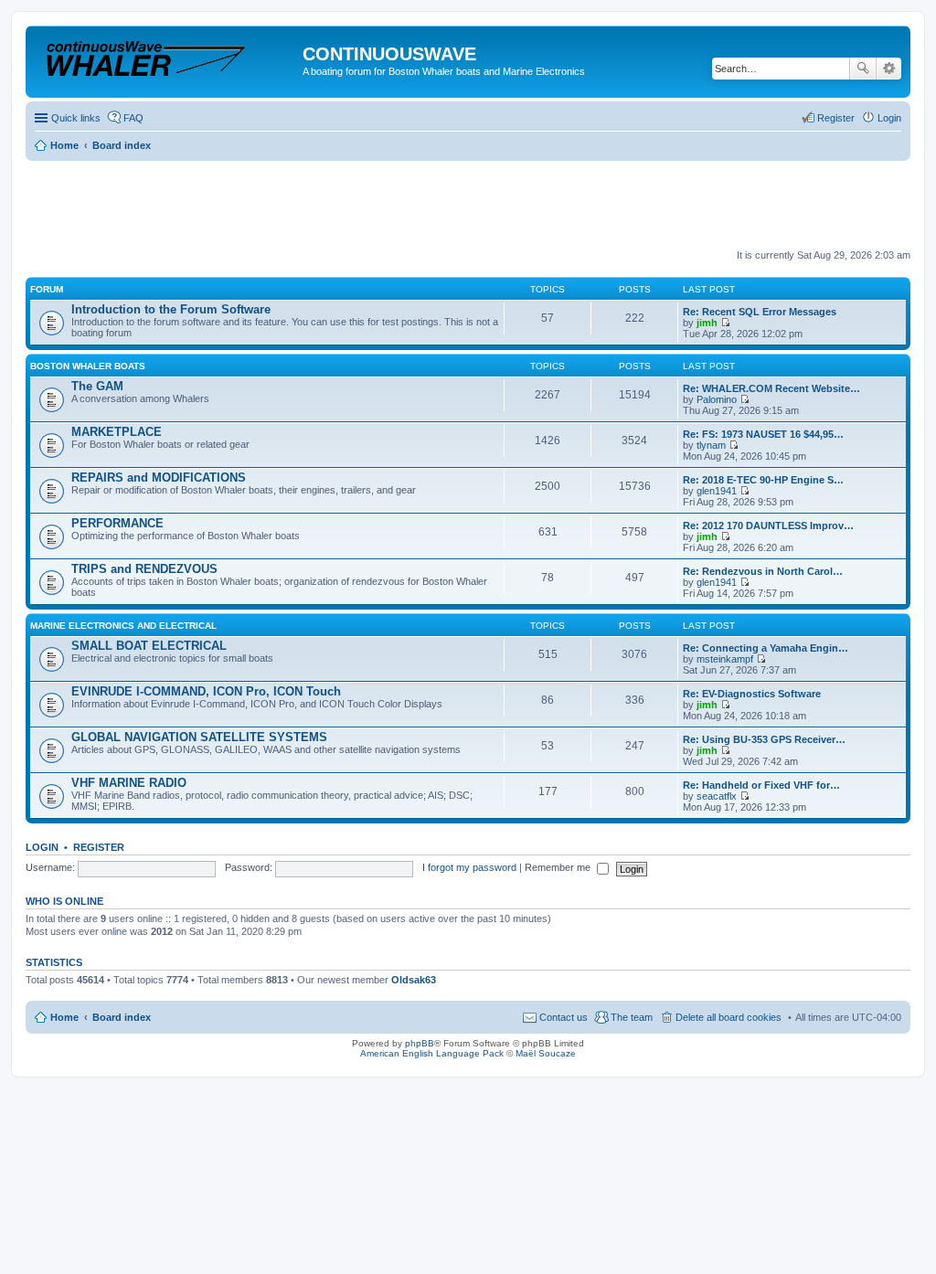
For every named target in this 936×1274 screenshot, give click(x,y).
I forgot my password (469, 867)
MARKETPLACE (116, 432)
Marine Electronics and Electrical (123, 626)
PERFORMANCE (117, 523)
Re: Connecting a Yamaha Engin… (765, 647)
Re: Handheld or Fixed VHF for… (761, 785)
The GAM (97, 386)
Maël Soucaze (546, 1053)
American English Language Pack (432, 1053)
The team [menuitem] (632, 1017)
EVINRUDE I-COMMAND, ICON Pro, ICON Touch (206, 691)
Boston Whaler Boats (87, 366)
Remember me (559, 867)
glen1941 (717, 490)
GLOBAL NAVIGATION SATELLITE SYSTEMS (199, 737)
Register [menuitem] (836, 117)
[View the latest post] (725, 322)
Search (863, 69)
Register (98, 847)
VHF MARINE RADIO (128, 783)
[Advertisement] (358, 206)
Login (42, 847)
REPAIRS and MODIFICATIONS (158, 477)
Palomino (717, 399)
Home (64, 1017)
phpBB (419, 1043)
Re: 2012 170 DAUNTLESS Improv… (768, 525)
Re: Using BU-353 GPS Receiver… (764, 739)
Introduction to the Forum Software (171, 309)
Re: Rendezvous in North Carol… (763, 571)
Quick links (76, 117)
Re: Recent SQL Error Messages (759, 311)
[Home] (166, 59)
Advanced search (889, 69)
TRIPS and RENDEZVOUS (144, 569)
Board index (121, 1017)
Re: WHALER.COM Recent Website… (771, 388)
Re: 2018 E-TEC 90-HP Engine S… (763, 479)
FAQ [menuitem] (133, 117)
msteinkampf (725, 658)
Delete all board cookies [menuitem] (728, 1017)
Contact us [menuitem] (563, 1017)
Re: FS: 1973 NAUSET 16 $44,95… (763, 434)
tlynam (711, 445)
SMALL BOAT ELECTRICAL (149, 646)
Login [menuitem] (889, 117)
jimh (707, 322)
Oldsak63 (413, 979)
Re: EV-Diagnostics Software (752, 693)
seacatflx (717, 796)
